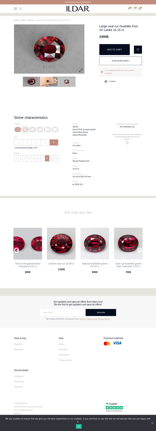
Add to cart (114, 49)
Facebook (19, 381)
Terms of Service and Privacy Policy (95, 319)
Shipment (18, 349)
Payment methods (113, 338)
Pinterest (18, 387)
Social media (21, 370)
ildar (61, 338)
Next (139, 250)
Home (16, 20)
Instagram (19, 376)
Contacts (63, 349)
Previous (16, 250)
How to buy (20, 338)
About (61, 344)
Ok (78, 426)
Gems (23, 20)
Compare (112, 81)
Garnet (30, 20)
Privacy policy (65, 360)
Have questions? (120, 61)
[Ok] (152, 422)
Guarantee (64, 355)
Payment (18, 344)
